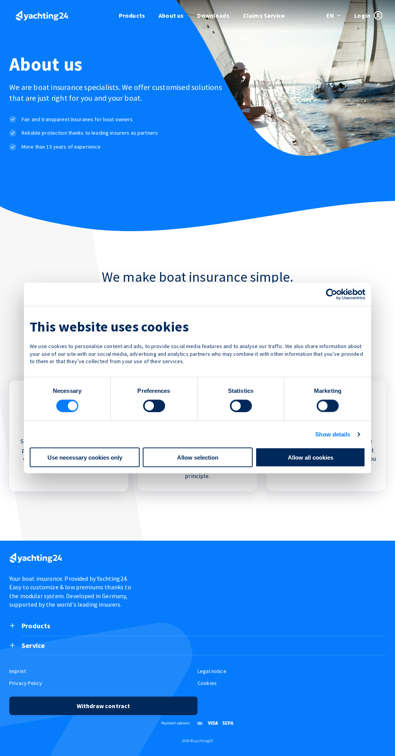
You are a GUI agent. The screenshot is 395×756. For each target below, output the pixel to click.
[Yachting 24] (41, 16)
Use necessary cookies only (84, 457)
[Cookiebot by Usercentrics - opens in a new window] (331, 294)
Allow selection (197, 457)
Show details (332, 434)
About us (171, 15)
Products (132, 15)
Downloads (213, 15)
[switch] (154, 405)
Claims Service (264, 15)
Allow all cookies (310, 457)
